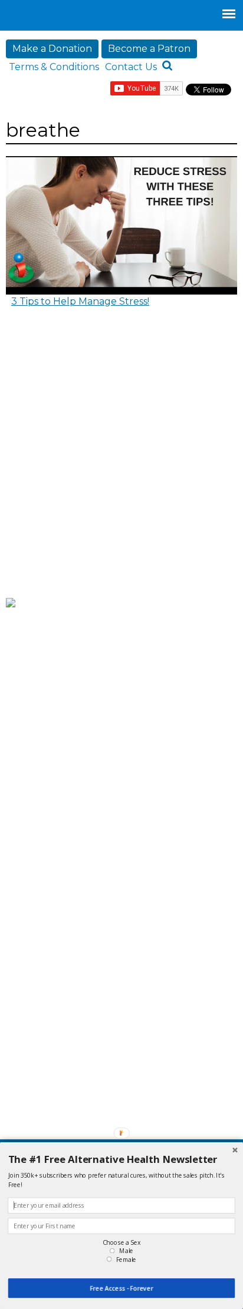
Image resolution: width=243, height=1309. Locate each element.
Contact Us (131, 66)
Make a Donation (52, 48)
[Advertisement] (121, 462)
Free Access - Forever (121, 1288)
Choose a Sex (121, 1242)
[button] (121, 1159)
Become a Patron (149, 48)
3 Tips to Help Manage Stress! (80, 301)
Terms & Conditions (54, 66)
